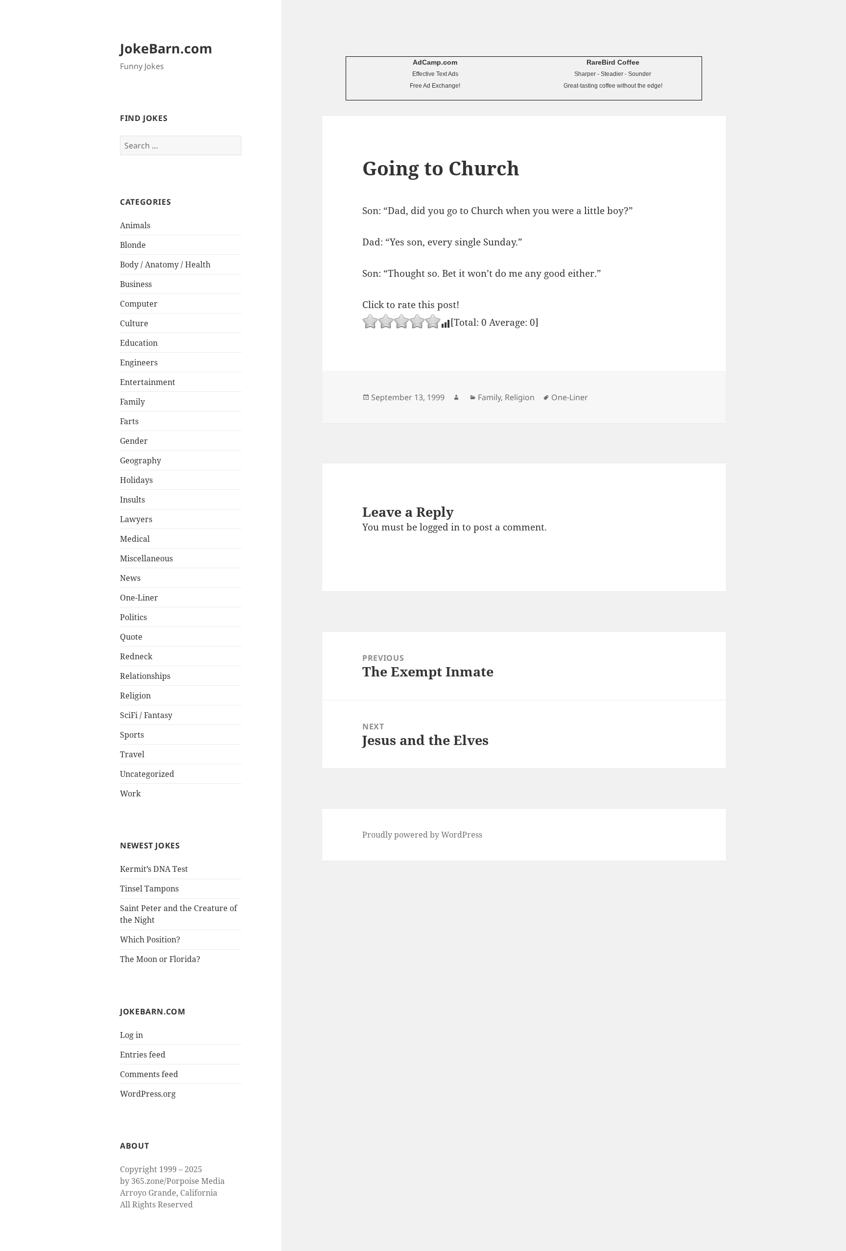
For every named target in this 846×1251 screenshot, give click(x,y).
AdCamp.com (435, 62)
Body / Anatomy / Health (165, 264)
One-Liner (139, 597)
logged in (440, 527)
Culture (134, 323)
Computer (139, 303)
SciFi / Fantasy (146, 715)
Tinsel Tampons (149, 888)
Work (130, 793)
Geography (140, 460)
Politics (133, 617)
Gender (134, 440)
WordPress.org (148, 1093)
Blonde (133, 245)
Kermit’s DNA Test (154, 869)
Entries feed (142, 1054)
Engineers (139, 362)
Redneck (136, 656)
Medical (135, 538)
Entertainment (147, 382)
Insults (132, 499)
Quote (131, 636)
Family (132, 401)
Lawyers (136, 519)
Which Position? (150, 939)
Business (136, 284)
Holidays (136, 480)
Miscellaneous (146, 558)
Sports (132, 734)
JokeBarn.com (166, 48)
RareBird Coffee (613, 62)
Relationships (145, 676)
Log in (131, 1035)
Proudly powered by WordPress (422, 834)
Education (139, 342)
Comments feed (149, 1074)
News (130, 578)
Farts (129, 421)
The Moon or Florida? (160, 959)
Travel (132, 754)
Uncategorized (147, 774)
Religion (135, 695)
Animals (135, 225)
